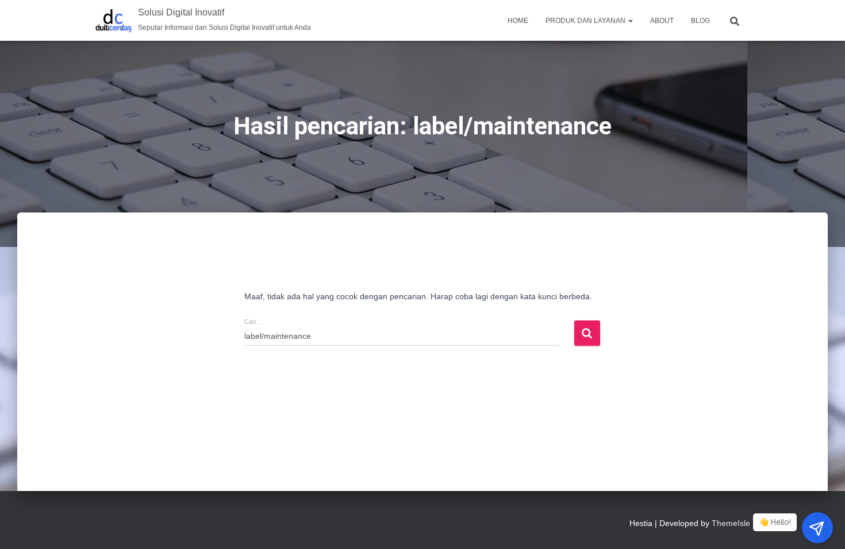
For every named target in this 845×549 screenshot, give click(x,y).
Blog (700, 21)
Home (518, 21)
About (662, 21)
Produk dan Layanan (586, 21)
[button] (630, 21)
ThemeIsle (731, 523)
